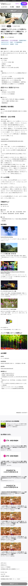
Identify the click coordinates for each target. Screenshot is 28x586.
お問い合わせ (3, 563)
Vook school (14, 0)
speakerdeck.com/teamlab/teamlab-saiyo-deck (12, 141)
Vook (6, 572)
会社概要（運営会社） (5, 576)
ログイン (18, 3)
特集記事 (18, 6)
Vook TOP (4, 0)
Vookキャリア (23, 0)
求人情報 (12, 6)
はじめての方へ (4, 6)
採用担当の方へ (4, 565)
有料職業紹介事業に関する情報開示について (10, 569)
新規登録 (24, 3)
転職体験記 (24, 6)
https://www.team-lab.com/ (7, 368)
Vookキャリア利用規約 (5, 567)
